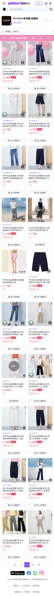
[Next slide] (24, 53)
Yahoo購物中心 (19, 3)
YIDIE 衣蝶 (50, 37)
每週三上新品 (12, 31)
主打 (4, 37)
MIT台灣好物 (35, 37)
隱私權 (27, 592)
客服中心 (16, 585)
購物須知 (36, 585)
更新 (45, 579)
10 (38, 564)
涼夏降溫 (42, 37)
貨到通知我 (40, 244)
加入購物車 (15, 88)
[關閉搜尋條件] (7, 9)
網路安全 (18, 592)
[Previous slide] (3, 53)
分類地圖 (36, 592)
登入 (39, 3)
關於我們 (26, 585)
